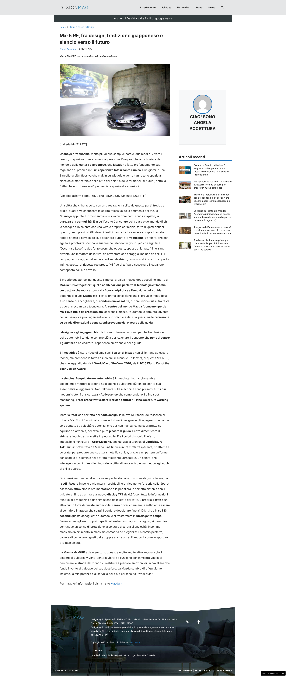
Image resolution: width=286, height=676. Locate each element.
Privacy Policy (205, 670)
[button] (222, 7)
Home (63, 27)
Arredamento (148, 7)
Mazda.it (116, 583)
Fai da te (166, 7)
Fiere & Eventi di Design (82, 27)
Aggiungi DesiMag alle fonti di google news (143, 18)
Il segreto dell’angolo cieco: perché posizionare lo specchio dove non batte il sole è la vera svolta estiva (212, 230)
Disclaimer (224, 670)
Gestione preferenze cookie (273, 673)
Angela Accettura (68, 49)
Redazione (185, 670)
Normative (183, 7)
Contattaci (136, 642)
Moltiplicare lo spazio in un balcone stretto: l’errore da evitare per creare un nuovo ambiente (213, 184)
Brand (198, 7)
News (211, 7)
